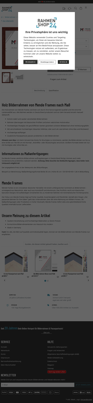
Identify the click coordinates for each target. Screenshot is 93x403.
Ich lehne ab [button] (63, 62)
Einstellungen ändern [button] (47, 62)
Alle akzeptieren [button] (30, 62)
